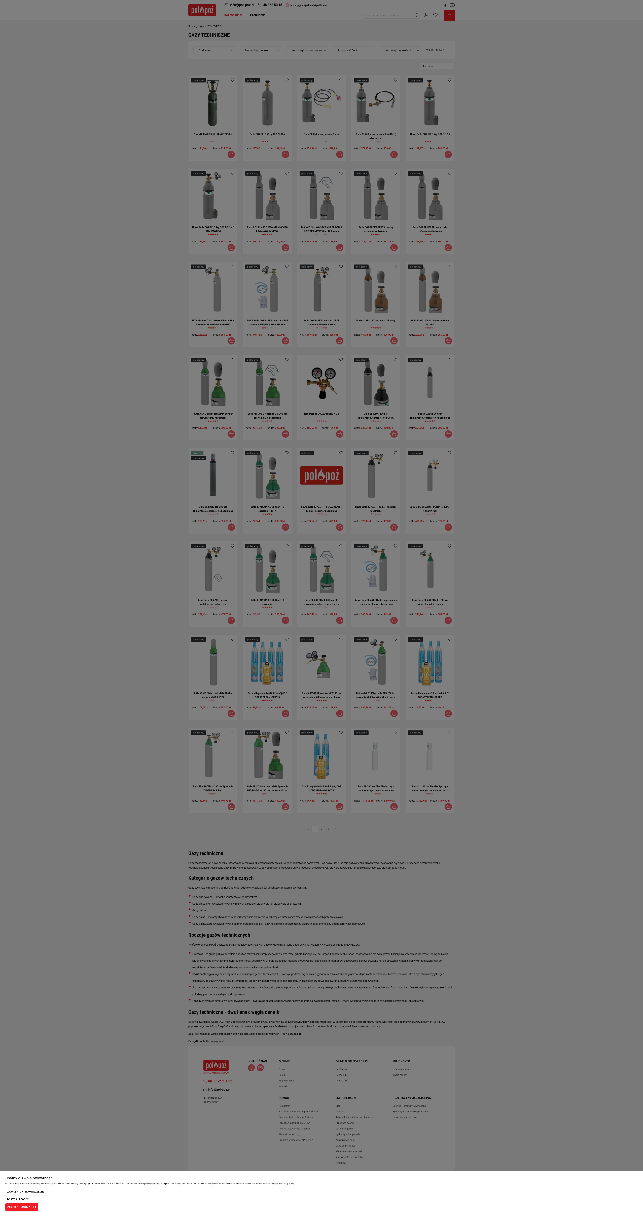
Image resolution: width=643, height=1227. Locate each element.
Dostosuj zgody (17, 1199)
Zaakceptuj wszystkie (22, 1207)
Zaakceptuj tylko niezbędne (25, 1191)
